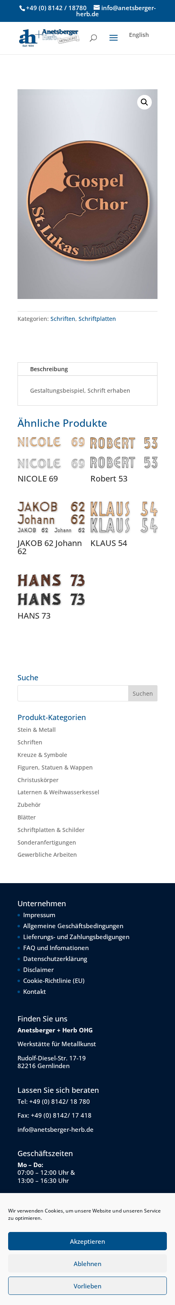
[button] (144, 102)
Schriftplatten (97, 318)
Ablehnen (87, 1264)
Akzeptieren (87, 1241)
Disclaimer (38, 969)
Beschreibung (49, 369)
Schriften (62, 318)
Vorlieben (87, 1286)
